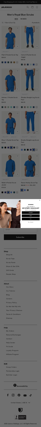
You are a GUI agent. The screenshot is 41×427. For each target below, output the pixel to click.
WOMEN (31, 212)
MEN (31, 215)
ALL (31, 218)
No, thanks (30, 222)
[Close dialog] (40, 200)
